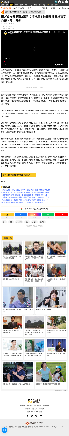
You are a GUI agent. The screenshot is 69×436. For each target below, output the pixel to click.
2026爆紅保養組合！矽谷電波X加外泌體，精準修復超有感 (12, 354)
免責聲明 (29, 405)
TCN (37, 8)
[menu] (67, 4)
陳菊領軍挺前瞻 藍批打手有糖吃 (56, 354)
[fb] (27, 415)
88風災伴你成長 (19, 8)
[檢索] (63, 1)
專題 (16, 5)
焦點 (2, 5)
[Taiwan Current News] (55, 1)
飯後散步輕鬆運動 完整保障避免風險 (56, 331)
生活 (40, 5)
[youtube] (41, 415)
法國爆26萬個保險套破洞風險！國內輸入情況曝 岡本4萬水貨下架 (34, 354)
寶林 (4, 222)
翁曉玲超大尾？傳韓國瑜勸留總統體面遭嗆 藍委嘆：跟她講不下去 (34, 280)
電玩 (44, 5)
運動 (26, 5)
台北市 (34, 222)
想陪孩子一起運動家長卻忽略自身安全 (48, 384)
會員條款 (27, 408)
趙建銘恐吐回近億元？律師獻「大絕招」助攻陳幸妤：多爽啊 (34, 258)
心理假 (53, 8)
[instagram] (32, 415)
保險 (27, 222)
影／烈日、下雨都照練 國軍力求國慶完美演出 (12, 257)
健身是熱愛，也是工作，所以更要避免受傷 (16, 384)
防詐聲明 (22, 405)
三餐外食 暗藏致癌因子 (43, 309)
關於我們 (34, 408)
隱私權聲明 (37, 405)
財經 (35, 5)
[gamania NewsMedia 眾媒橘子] (34, 423)
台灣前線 (45, 8)
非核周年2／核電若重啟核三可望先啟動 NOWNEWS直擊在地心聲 (34, 332)
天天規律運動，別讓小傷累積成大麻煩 (56, 257)
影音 (52, 5)
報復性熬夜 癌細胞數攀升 (11, 279)
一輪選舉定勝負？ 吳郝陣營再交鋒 (56, 280)
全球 (30, 5)
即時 (7, 5)
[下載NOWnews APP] (59, 1)
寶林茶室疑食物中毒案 (15, 175)
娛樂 (21, 5)
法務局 (42, 222)
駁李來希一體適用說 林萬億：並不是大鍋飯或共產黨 (18, 310)
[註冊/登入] (66, 1)
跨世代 (30, 8)
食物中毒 (19, 222)
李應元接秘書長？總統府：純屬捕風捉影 (12, 331)
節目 (56, 5)
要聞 (11, 5)
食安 (11, 222)
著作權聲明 (46, 405)
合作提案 (41, 408)
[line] (36, 415)
